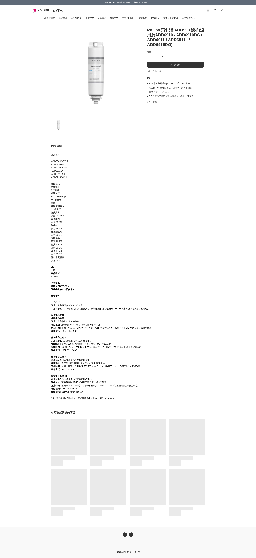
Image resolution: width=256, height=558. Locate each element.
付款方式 (114, 18)
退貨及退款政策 (170, 18)
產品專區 (63, 18)
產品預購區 (76, 18)
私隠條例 (155, 18)
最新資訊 (102, 18)
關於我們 (143, 18)
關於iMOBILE (128, 18)
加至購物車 (175, 64)
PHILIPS (152, 102)
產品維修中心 (188, 18)
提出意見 (137, 552)
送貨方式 (89, 18)
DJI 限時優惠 (49, 18)
